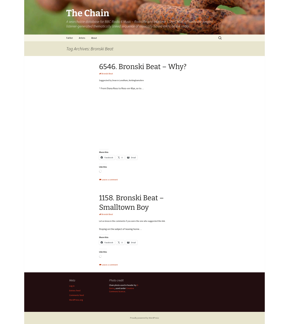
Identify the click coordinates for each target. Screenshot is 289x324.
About (94, 37)
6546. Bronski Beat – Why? (142, 66)
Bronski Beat (107, 73)
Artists (82, 37)
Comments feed (76, 295)
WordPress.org (76, 299)
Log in (72, 286)
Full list (69, 37)
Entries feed (74, 290)
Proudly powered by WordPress (144, 317)
